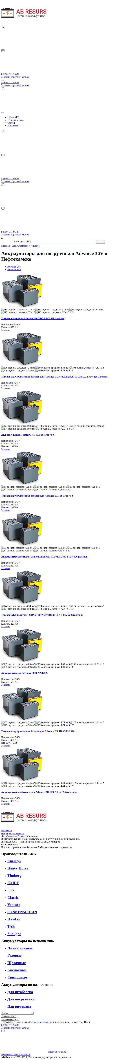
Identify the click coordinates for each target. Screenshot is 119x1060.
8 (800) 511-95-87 (10, 74)
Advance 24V (14, 266)
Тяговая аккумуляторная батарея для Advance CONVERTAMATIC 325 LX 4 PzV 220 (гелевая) (54, 376)
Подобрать (7, 1022)
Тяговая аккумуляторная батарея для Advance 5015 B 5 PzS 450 (37, 495)
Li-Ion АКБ (13, 117)
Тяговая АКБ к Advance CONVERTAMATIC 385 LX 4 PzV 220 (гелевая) (42, 615)
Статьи (11, 122)
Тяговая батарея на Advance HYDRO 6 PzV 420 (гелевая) (33, 318)
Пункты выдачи (15, 120)
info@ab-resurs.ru (57, 1051)
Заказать (5, 330)
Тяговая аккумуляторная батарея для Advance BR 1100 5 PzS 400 (38, 731)
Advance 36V (14, 269)
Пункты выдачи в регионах (15, 1054)
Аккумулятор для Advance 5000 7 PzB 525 (24, 673)
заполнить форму (43, 1022)
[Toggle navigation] (2, 80)
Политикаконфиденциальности (12, 832)
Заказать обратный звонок (15, 77)
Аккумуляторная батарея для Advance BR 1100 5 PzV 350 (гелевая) (39, 792)
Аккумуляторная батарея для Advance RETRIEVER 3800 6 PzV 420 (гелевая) (44, 556)
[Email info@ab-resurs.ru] (24, 71)
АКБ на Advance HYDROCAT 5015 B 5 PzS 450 (27, 434)
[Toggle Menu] (2, 112)
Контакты (12, 125)
